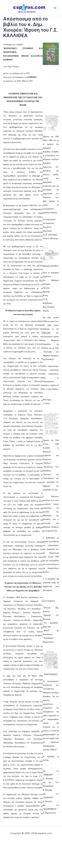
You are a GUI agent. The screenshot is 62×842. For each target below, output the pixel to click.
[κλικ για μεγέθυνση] (51, 123)
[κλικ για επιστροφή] (51, 53)
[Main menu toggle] (55, 8)
